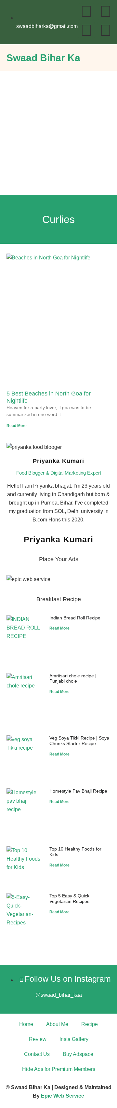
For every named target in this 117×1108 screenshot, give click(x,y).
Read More (16, 425)
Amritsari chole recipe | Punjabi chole (73, 678)
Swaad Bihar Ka (43, 57)
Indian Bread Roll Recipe (74, 617)
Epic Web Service (62, 1096)
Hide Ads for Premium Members (58, 1069)
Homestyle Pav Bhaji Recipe (78, 791)
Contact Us (37, 1054)
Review (37, 1039)
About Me (57, 1024)
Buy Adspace (78, 1054)
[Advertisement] (58, 133)
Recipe (89, 1024)
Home (26, 1024)
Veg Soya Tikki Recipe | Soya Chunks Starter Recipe (79, 740)
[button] (105, 56)
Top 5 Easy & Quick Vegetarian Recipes (69, 898)
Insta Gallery (73, 1039)
